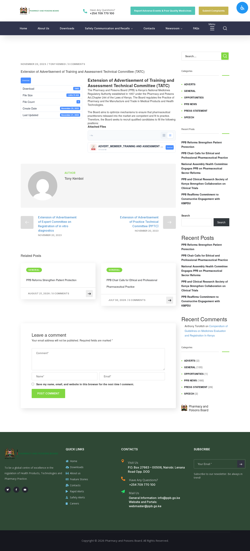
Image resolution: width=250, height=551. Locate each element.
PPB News (190, 104)
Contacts (149, 28)
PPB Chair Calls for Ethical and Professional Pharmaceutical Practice (132, 283)
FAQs (196, 28)
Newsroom (172, 28)
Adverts (189, 84)
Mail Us (134, 493)
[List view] (170, 135)
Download (25, 80)
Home (23, 28)
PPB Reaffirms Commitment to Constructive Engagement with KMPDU (200, 199)
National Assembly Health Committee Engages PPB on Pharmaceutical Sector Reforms (204, 168)
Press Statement (195, 110)
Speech (189, 117)
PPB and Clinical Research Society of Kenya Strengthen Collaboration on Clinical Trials (204, 183)
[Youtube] (25, 490)
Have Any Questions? (102, 10)
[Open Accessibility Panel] (242, 8)
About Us (43, 28)
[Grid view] (164, 135)
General (34, 270)
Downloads (67, 28)
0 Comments (76, 64)
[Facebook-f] (16, 490)
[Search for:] (205, 56)
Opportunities (194, 97)
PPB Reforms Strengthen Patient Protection (51, 280)
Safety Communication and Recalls (107, 28)
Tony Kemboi (57, 64)
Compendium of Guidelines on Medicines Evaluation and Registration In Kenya (206, 330)
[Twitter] (8, 490)
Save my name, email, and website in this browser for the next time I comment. (85, 384)
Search (185, 215)
